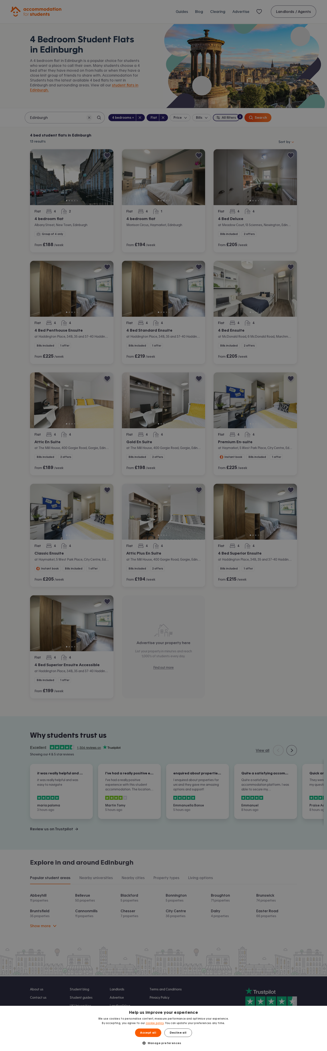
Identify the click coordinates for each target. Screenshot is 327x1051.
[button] (163, 1043)
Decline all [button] (178, 1032)
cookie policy (155, 1023)
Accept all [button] (148, 1032)
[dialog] (163, 1028)
